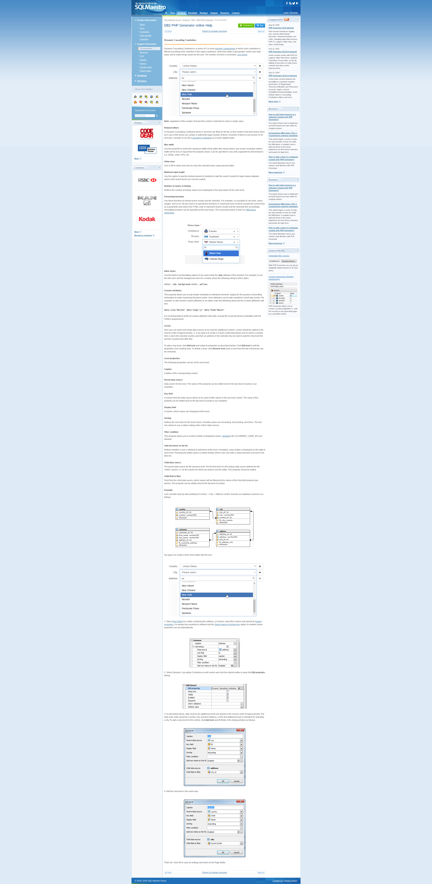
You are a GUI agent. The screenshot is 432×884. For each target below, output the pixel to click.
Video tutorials (145, 35)
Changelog (144, 39)
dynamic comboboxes (225, 48)
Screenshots (144, 32)
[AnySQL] (135, 98)
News (172, 13)
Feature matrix (145, 71)
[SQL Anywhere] (146, 103)
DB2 (193, 20)
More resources (275, 172)
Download (192, 13)
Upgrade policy (146, 67)
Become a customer (143, 235)
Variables (226, 436)
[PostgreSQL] (152, 98)
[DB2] (152, 103)
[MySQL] (141, 98)
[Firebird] (135, 103)
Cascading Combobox (201, 138)
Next (260, 31)
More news (273, 101)
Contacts (236, 13)
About (142, 24)
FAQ (142, 56)
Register (294, 12)
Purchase (204, 13)
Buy (261, 25)
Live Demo (242, 55)
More (136, 159)
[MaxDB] (157, 103)
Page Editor (177, 621)
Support (214, 13)
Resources (224, 13)
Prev (169, 31)
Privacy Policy (290, 881)
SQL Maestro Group (172, 20)
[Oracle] (141, 103)
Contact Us (278, 881)
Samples (143, 60)
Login (286, 12)
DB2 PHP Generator (204, 20)
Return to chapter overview (214, 31)
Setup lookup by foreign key (227, 624)
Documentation (146, 48)
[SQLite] (157, 98)
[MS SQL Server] (146, 98)
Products (181, 13)
